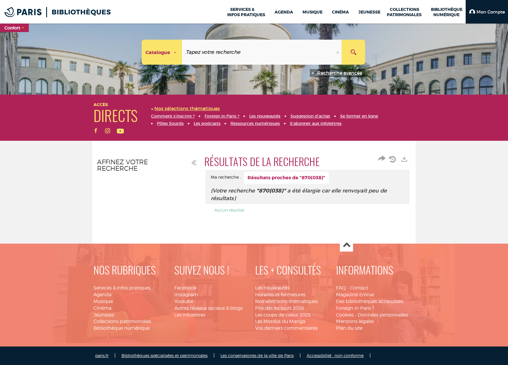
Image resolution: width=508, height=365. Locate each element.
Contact (359, 288)
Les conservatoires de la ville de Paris (257, 355)
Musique (103, 301)
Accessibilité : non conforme (335, 355)
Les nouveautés (272, 288)
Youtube (183, 301)
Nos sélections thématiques (286, 301)
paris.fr (101, 355)
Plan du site (349, 328)
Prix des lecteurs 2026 (279, 308)
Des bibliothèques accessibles (369, 301)
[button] (487, 12)
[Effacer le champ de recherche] (338, 52)
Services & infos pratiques (122, 288)
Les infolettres (189, 315)
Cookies (345, 315)
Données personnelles (383, 315)
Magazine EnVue (355, 294)
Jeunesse (103, 315)
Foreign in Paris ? (355, 308)
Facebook (185, 288)
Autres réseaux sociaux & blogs (208, 308)
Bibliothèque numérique (121, 328)
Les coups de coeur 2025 (283, 315)
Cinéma (102, 308)
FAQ (341, 288)
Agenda (102, 294)
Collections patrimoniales (122, 321)
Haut (346, 245)
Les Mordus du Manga (280, 321)
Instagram (186, 294)
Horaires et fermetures (280, 294)
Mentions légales (355, 321)
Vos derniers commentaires (286, 328)
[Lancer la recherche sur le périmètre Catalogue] (353, 52)
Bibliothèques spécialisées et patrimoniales (164, 355)
